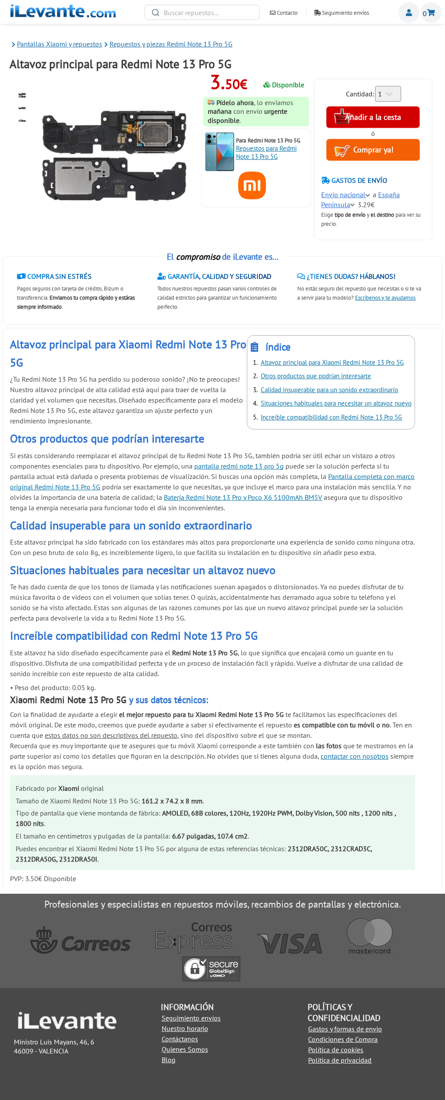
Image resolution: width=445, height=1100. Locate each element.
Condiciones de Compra (343, 1039)
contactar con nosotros (355, 756)
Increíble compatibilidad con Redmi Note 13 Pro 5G (331, 417)
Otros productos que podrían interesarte (316, 376)
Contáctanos (180, 1038)
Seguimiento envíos (345, 13)
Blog (169, 1059)
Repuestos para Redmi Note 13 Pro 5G (266, 152)
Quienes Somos (185, 1049)
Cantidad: (360, 93)
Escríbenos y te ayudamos (385, 297)
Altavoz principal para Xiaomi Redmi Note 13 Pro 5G (332, 362)
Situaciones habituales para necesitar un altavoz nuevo (336, 403)
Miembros (409, 12)
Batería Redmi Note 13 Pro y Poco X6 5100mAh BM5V (243, 497)
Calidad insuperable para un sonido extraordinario (329, 390)
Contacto (287, 13)
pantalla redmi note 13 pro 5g (239, 466)
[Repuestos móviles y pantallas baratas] (63, 14)
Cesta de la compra (431, 12)
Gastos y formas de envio (345, 1028)
